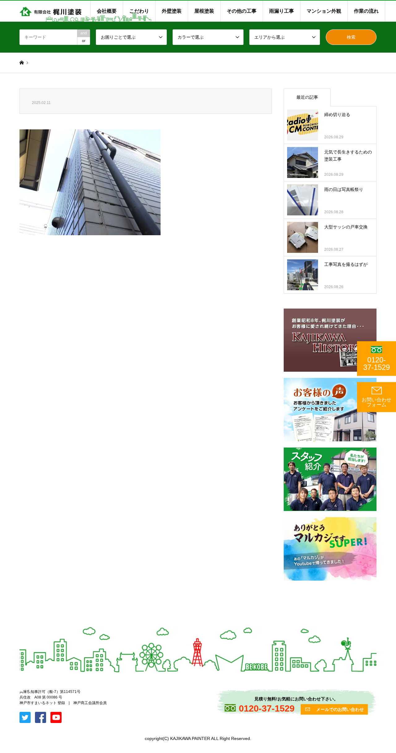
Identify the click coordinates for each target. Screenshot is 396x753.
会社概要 (107, 11)
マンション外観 (324, 11)
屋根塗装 (204, 11)
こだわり (139, 11)
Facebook (30, 690)
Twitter (21, 690)
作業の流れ (366, 11)
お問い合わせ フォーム (376, 402)
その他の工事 (241, 11)
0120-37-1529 (376, 363)
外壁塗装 (172, 11)
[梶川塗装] (50, 11)
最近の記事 (307, 97)
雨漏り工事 (281, 11)
